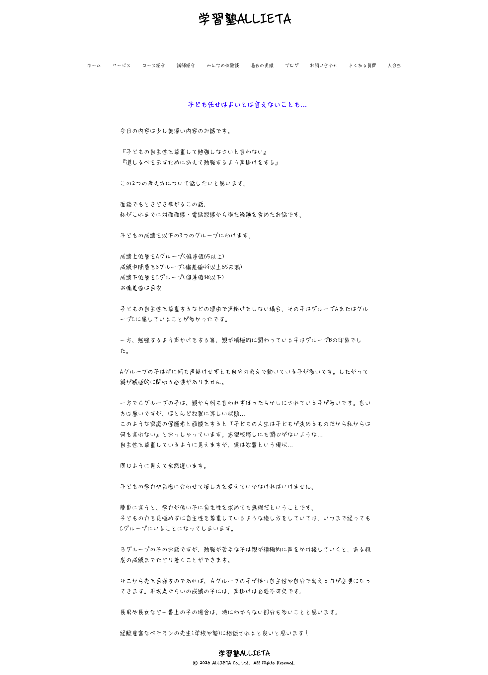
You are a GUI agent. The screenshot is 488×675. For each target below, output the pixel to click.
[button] (121, 65)
